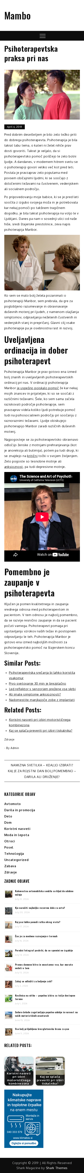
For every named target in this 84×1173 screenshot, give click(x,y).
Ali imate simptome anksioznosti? (35, 694)
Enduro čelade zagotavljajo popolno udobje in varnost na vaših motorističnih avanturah (46, 1013)
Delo (8, 816)
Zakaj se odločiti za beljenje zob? (33, 981)
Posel (9, 847)
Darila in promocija (19, 810)
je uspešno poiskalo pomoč (38, 388)
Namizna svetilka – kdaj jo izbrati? (42, 765)
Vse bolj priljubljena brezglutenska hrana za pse (42, 1029)
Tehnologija (14, 854)
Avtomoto (12, 804)
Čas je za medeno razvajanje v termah (36, 936)
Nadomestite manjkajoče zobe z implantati (42, 700)
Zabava (10, 866)
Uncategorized (16, 860)
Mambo (17, 15)
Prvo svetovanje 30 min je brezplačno (37, 683)
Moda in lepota (16, 835)
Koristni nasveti (17, 829)
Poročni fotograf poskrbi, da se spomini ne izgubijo (44, 950)
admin (15, 748)
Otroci (9, 841)
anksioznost (13, 467)
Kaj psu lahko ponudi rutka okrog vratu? (37, 922)
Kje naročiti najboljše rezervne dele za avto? (40, 907)
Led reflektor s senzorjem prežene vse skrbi (42, 689)
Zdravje (9, 739)
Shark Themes (57, 1168)
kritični (32, 456)
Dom (8, 822)
